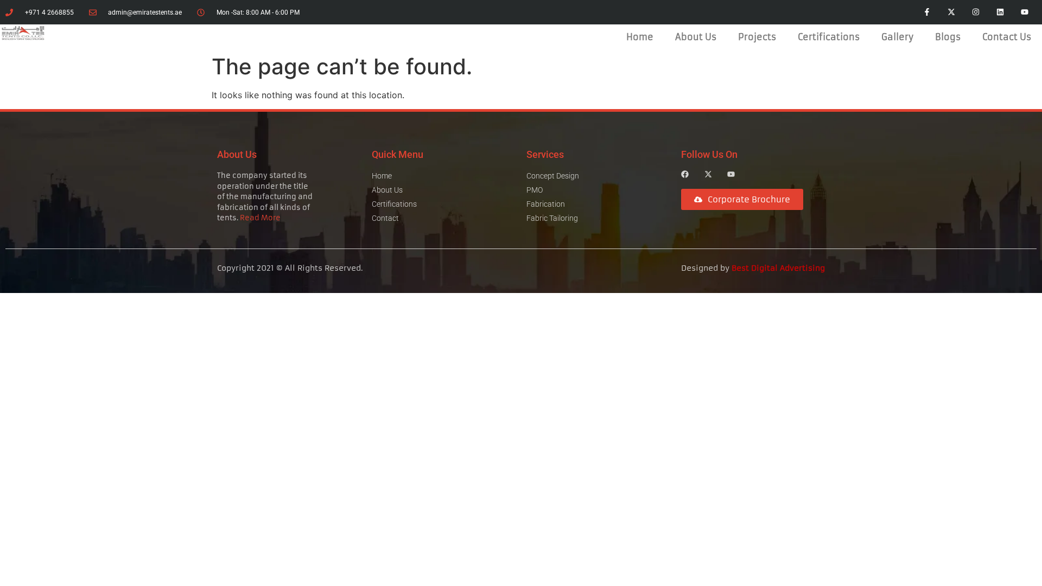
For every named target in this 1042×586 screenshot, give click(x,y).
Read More (260, 217)
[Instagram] (976, 12)
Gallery (897, 36)
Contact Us (1006, 36)
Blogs (948, 36)
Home (639, 36)
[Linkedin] (1000, 12)
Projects (757, 36)
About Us (695, 36)
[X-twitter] (951, 12)
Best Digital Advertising (778, 268)
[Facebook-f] (927, 12)
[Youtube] (1024, 12)
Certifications (829, 36)
